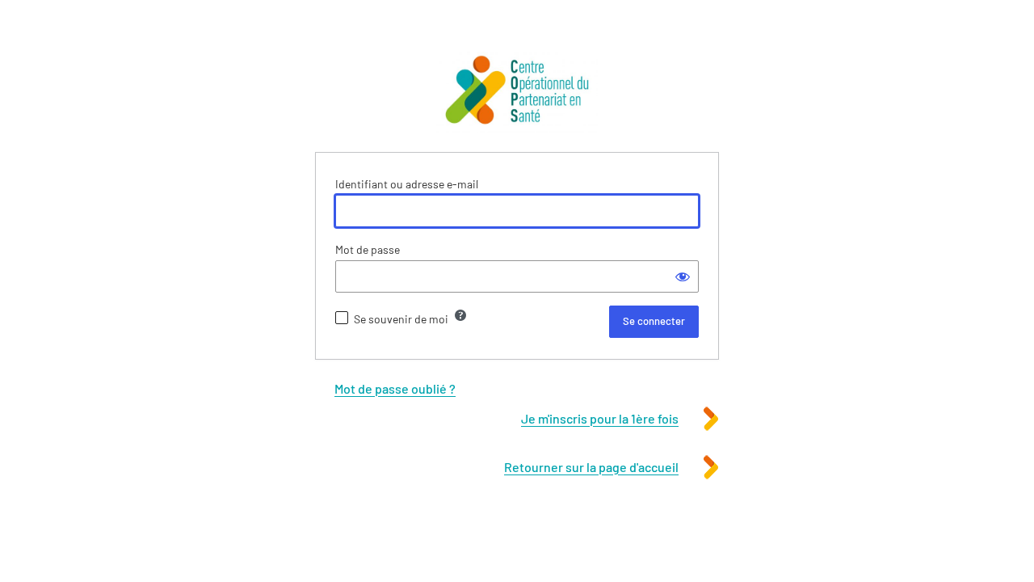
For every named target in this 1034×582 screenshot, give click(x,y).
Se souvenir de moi (401, 319)
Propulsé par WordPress (517, 92)
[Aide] (460, 315)
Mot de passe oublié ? (395, 388)
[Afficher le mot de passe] (682, 276)
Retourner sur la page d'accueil (591, 466)
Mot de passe (367, 249)
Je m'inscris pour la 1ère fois (600, 418)
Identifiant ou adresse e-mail (406, 184)
